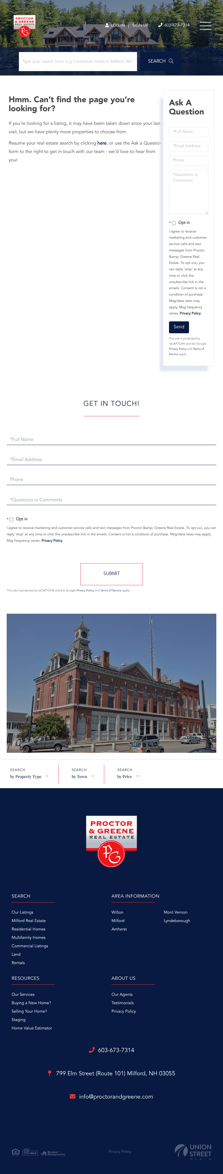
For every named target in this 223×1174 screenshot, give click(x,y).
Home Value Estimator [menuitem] (32, 1029)
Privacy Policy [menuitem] (124, 1012)
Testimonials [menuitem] (123, 1003)
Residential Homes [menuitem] (28, 930)
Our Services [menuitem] (23, 995)
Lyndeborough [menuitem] (177, 921)
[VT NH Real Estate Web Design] (193, 1152)
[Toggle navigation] (205, 26)
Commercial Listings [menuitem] (30, 946)
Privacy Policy (190, 313)
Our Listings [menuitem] (22, 913)
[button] (160, 61)
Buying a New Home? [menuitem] (31, 1003)
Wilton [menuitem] (117, 913)
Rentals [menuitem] (18, 963)
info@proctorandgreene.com (116, 1097)
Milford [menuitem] (118, 921)
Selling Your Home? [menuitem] (29, 1012)
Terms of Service (111, 590)
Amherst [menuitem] (119, 930)
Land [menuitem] (16, 955)
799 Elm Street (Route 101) (115, 1074)
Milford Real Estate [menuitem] (29, 921)
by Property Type (26, 776)
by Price (124, 776)
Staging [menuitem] (19, 1020)
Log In (117, 26)
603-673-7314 (176, 26)
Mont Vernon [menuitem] (175, 913)
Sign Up (140, 26)
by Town (79, 776)
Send (179, 327)
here (102, 143)
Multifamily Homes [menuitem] (28, 938)
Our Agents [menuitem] (122, 995)
